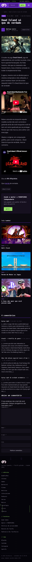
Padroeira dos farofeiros (9, 531)
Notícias (4, 490)
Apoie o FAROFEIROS (7, 523)
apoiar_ (8, 209)
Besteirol (4, 484)
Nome (3, 427)
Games (3, 16)
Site (2, 442)
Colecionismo (5, 493)
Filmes (3, 487)
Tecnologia (5, 505)
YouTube (3, 543)
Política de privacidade (9, 526)
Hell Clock (5, 248)
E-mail (3, 435)
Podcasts (4, 496)
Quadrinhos (5, 475)
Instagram (4, 546)
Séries (3, 499)
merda (7, 183)
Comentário (5, 407)
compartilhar (26, 29)
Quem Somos (5, 520)
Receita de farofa (7, 528)
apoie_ (23, 5)
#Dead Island (6, 189)
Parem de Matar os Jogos (11, 274)
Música (3, 502)
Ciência (3, 511)
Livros (3, 508)
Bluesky (3, 540)
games (5, 12)
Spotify (3, 549)
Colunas (3, 478)
